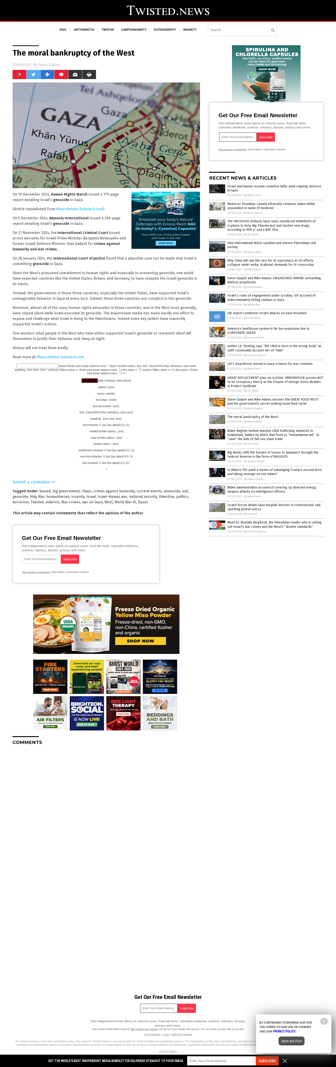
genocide (20, 496)
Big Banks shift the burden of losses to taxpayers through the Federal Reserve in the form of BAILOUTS (272, 455)
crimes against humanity (114, 491)
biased (45, 491)
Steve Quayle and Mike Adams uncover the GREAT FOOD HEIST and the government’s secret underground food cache (272, 402)
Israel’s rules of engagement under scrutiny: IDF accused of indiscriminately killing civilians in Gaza (271, 298)
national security (143, 496)
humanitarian (57, 496)
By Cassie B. (250, 513)
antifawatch (84, 29)
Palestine (166, 496)
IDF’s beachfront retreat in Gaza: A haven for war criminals (270, 364)
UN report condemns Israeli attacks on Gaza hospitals (267, 313)
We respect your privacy (144, 1029)
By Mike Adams (252, 269)
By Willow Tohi (252, 304)
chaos (86, 491)
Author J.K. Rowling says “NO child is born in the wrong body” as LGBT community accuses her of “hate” (274, 348)
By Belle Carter (252, 195)
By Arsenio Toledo (254, 337)
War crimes (70, 502)
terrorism (21, 502)
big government (66, 491)
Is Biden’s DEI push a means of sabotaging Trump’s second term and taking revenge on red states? (274, 472)
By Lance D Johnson (255, 355)
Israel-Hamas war (112, 496)
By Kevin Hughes (253, 287)
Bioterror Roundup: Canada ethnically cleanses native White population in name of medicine (271, 206)
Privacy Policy (168, 1051)
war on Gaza (92, 502)
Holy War (37, 496)
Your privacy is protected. (36, 572)
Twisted (37, 502)
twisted (107, 29)
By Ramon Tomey (253, 479)
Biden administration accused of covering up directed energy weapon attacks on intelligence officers (271, 490)
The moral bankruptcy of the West (252, 417)
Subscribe (267, 1061)
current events (149, 491)
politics (182, 496)
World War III (125, 502)
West (108, 502)
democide (172, 491)
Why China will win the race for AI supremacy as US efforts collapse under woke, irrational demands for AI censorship (270, 263)
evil (185, 491)
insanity (190, 29)
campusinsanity (134, 29)
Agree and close (291, 1041)
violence (52, 502)
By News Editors (253, 212)
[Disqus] (106, 806)
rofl (63, 29)
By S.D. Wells (251, 234)
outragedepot (165, 29)
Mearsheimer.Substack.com (79, 209)
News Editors (49, 65)
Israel (91, 496)
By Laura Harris (252, 317)
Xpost (143, 502)
